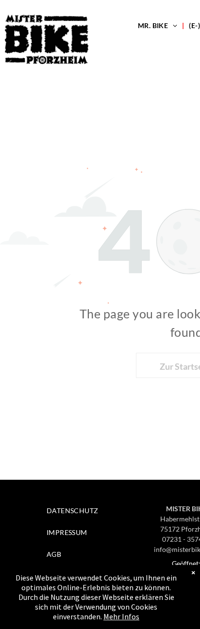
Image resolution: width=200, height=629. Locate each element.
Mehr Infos (121, 616)
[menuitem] (158, 25)
